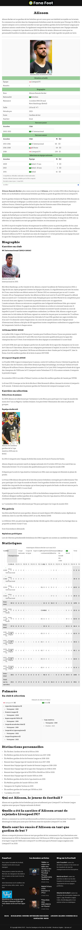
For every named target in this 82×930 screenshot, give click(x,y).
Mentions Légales (57, 927)
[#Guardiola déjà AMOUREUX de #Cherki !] (34, 904)
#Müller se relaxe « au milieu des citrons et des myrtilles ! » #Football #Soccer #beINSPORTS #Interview (46, 870)
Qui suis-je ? (68, 927)
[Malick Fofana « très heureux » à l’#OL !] (34, 891)
